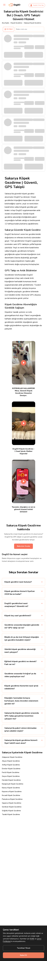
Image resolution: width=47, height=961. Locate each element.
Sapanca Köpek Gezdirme (11, 803)
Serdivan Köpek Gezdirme (11, 807)
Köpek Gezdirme (16, 23)
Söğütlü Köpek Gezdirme (11, 810)
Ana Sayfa (5, 23)
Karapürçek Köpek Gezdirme (12, 784)
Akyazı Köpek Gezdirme (11, 761)
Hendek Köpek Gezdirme (11, 780)
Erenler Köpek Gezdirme (11, 768)
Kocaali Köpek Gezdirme (11, 795)
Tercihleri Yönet (23, 948)
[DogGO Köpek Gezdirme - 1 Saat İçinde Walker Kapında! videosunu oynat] (23, 423)
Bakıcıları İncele (23, 546)
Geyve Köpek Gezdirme (11, 776)
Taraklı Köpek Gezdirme (11, 814)
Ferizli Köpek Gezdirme (10, 772)
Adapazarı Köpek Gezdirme (12, 757)
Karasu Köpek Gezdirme (11, 788)
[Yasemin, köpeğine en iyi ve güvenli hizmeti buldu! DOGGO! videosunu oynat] (23, 481)
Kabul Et (23, 955)
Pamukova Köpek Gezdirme (12, 799)
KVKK (32, 939)
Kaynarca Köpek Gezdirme (12, 791)
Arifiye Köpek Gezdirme (11, 765)
